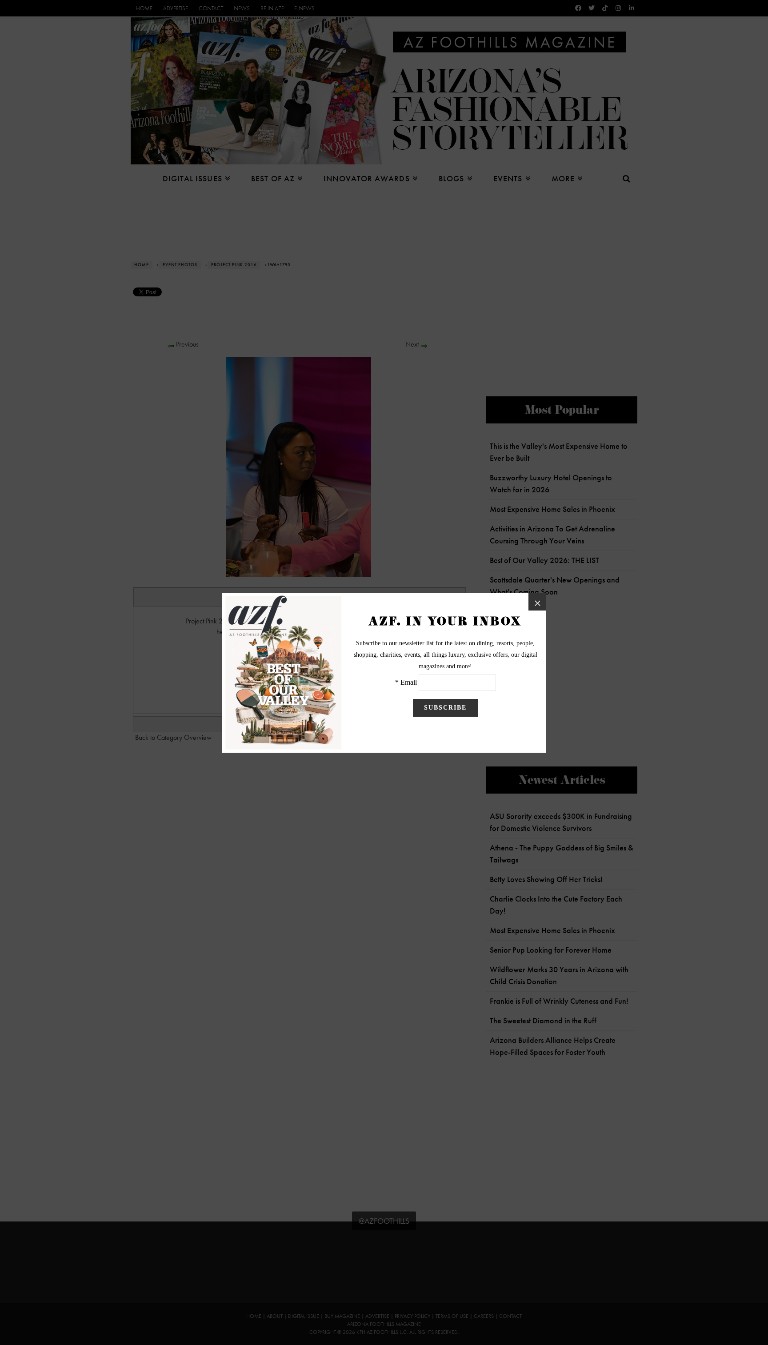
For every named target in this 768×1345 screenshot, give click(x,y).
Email (408, 682)
